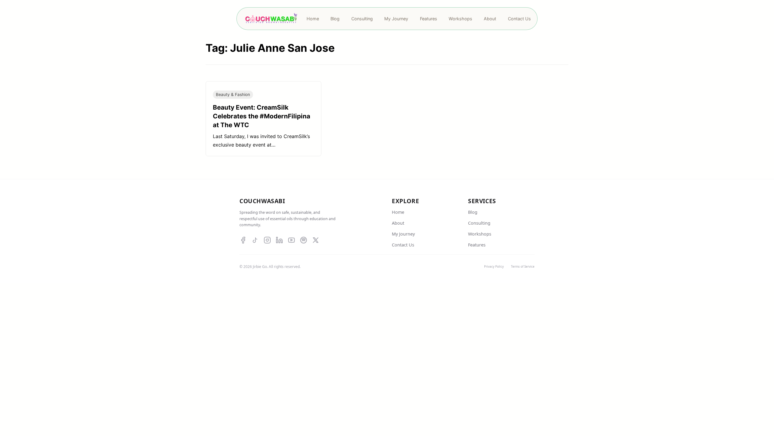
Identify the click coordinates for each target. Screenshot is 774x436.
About (398, 223)
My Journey (403, 234)
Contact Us (403, 245)
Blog (472, 212)
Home (398, 212)
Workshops (479, 234)
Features (477, 245)
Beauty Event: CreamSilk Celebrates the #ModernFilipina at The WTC (261, 116)
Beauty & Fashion (233, 94)
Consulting (479, 223)
